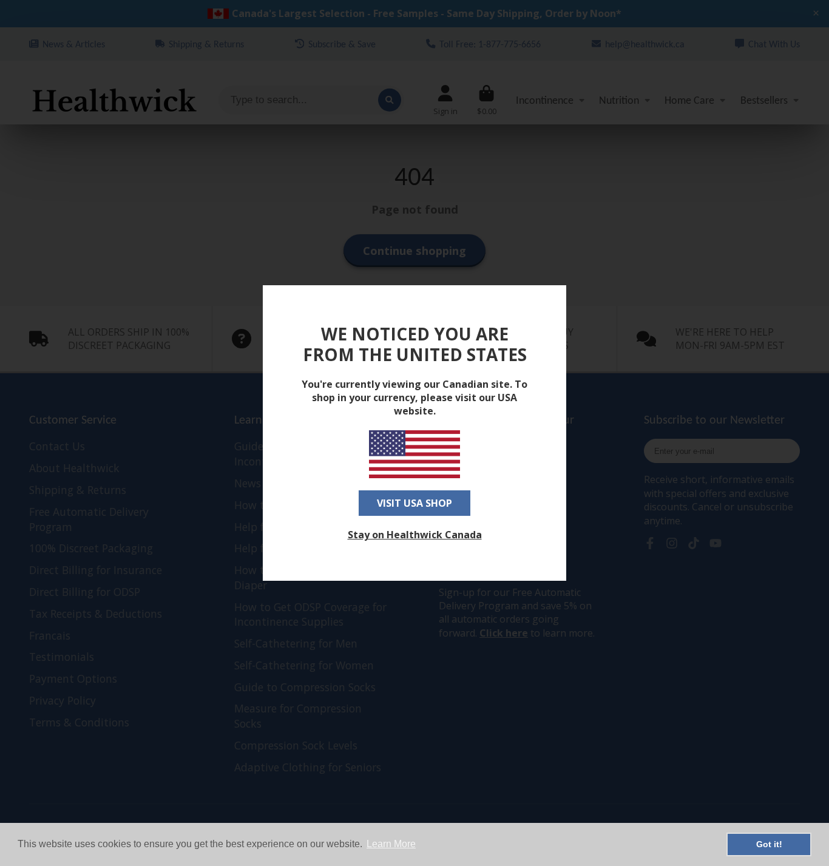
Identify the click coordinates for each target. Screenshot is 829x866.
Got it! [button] (769, 844)
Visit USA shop (414, 503)
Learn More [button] (391, 844)
